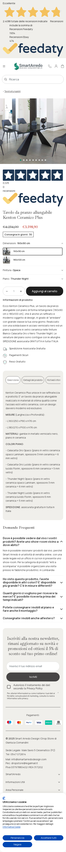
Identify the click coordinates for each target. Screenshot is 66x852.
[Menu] (4, 66)
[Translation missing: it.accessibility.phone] (50, 66)
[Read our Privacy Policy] (58, 694)
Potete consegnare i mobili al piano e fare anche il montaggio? (28, 609)
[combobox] (28, 79)
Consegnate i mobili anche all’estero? (29, 618)
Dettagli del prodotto (33, 380)
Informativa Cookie (11, 826)
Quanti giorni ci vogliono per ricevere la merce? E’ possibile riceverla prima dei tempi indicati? (30, 596)
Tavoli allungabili (12, 91)
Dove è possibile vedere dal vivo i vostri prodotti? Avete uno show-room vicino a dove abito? (31, 541)
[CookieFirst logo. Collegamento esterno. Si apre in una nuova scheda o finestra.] (4, 798)
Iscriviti (33, 677)
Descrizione (13, 380)
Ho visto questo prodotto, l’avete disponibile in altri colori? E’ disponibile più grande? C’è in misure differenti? (29, 582)
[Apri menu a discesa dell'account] (56, 66)
